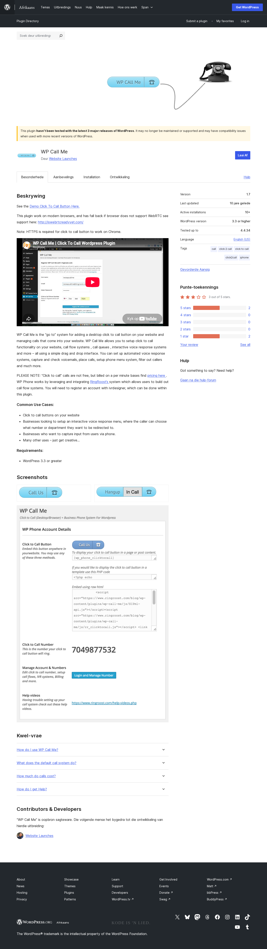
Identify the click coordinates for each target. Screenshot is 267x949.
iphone (244, 257)
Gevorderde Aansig (195, 269)
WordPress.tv (123, 899)
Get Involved (168, 879)
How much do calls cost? (36, 776)
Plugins (69, 892)
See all (245, 344)
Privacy (22, 899)
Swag (165, 899)
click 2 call (225, 248)
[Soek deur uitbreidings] (61, 36)
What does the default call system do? (46, 763)
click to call (242, 248)
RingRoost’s (99, 382)
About (21, 879)
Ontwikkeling (120, 177)
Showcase (71, 879)
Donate (166, 892)
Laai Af (243, 155)
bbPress (214, 892)
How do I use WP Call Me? (37, 750)
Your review (189, 344)
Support (117, 886)
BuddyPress (217, 899)
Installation (91, 177)
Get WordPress (247, 7)
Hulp (247, 177)
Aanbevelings (63, 177)
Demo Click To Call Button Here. (54, 206)
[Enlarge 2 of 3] (163, 490)
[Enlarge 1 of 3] (85, 490)
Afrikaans (63, 922)
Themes (70, 886)
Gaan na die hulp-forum (198, 380)
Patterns (70, 899)
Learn (116, 879)
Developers (120, 892)
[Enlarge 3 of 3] (163, 511)
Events (164, 886)
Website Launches (63, 159)
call (214, 248)
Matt (212, 886)
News (20, 886)
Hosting (22, 892)
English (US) (242, 239)
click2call (231, 257)
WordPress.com (219, 879)
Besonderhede (32, 177)
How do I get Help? (32, 789)
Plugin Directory (28, 21)
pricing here (156, 375)
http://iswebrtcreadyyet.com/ (60, 222)
